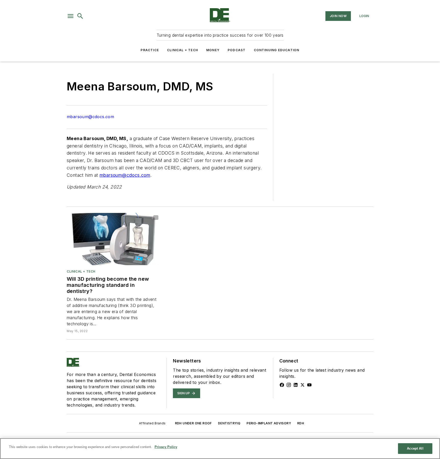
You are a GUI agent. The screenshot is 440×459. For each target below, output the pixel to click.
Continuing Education (276, 50)
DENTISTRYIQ (229, 423)
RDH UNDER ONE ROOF (193, 423)
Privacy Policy (166, 447)
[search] (80, 16)
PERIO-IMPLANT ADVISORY (268, 423)
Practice (150, 50)
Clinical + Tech (182, 50)
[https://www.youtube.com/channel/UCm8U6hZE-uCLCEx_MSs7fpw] (309, 384)
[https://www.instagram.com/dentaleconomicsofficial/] (288, 384)
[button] (70, 16)
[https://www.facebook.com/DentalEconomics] (281, 384)
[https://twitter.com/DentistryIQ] (302, 384)
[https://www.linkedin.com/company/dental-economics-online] (295, 384)
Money (212, 50)
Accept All (415, 448)
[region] (220, 448)
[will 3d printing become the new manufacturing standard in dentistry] (114, 239)
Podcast (236, 50)
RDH (300, 423)
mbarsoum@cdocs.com (90, 116)
